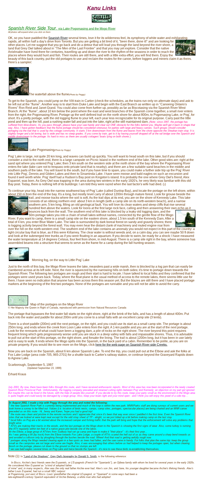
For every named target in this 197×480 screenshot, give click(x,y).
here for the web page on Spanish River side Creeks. (131, 344)
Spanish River (58, 38)
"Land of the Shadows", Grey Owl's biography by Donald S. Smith (60, 456)
